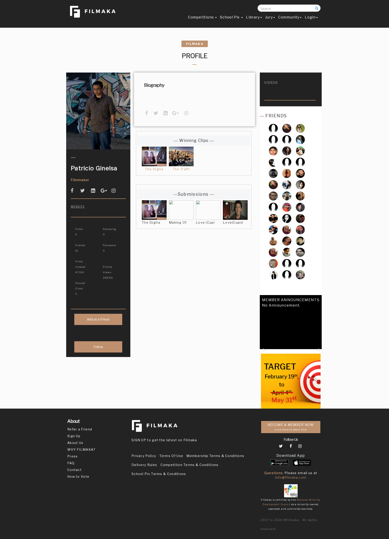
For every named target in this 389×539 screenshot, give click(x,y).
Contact (74, 470)
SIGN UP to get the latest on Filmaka (164, 440)
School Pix (230, 17)
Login (310, 17)
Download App (290, 455)
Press (72, 456)
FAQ (71, 463)
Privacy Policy (143, 456)
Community (288, 17)
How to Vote (78, 476)
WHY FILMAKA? (81, 449)
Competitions (201, 17)
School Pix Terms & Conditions (158, 474)
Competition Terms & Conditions (190, 465)
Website (78, 206)
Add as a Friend (98, 319)
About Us (75, 443)
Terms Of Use (171, 456)
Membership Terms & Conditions (215, 456)
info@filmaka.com (291, 477)
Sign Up (73, 436)
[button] (263, 341)
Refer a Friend (79, 429)
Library (253, 17)
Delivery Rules (144, 465)
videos (271, 82)
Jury (269, 17)
